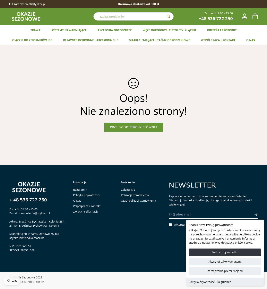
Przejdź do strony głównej (133, 127)
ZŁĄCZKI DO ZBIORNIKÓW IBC (32, 40)
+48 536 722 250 (216, 18)
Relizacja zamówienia (135, 195)
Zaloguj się (128, 189)
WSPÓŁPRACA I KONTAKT (218, 40)
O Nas (77, 200)
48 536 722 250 (30, 200)
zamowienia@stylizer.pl (34, 213)
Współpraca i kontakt (86, 206)
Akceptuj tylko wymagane (225, 261)
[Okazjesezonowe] (26, 16)
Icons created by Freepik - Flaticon (26, 281)
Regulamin (224, 282)
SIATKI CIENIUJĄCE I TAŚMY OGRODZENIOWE (159, 40)
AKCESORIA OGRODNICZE (115, 30)
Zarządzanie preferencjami (225, 271)
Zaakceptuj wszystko (225, 252)
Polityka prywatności (202, 282)
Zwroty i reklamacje (86, 211)
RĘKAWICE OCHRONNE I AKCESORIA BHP (90, 40)
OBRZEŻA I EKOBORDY (222, 30)
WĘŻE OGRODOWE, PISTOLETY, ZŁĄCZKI (169, 30)
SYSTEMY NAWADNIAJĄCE (69, 30)
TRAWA (35, 30)
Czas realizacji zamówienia (138, 200)
